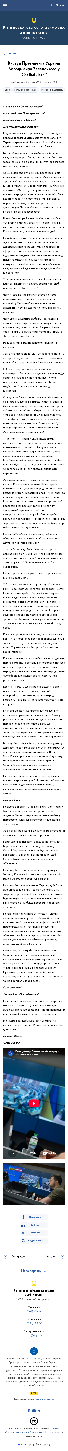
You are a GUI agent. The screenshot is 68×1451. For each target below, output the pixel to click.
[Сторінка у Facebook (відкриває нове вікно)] (29, 1411)
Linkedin (35, 1225)
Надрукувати (35, 1241)
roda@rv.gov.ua (34, 1335)
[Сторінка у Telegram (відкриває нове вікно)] (39, 1411)
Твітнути (35, 1233)
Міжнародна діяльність (52, 90)
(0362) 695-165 (34, 1311)
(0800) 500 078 (34, 1323)
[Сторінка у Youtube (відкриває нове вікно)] (34, 1411)
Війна (7, 90)
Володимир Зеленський (25, 90)
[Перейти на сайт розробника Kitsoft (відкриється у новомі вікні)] (23, 1444)
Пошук (60, 5)
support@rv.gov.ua (44, 1399)
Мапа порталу (31, 1271)
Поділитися (35, 1217)
